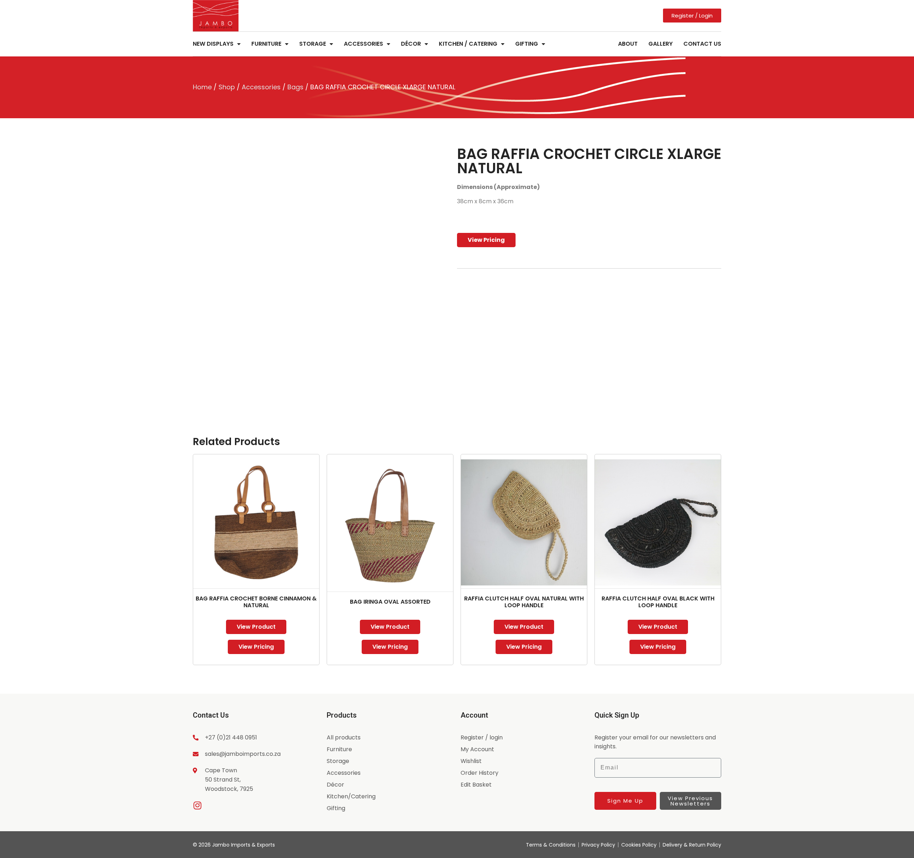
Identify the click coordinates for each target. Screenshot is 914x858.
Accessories (363, 44)
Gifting (526, 44)
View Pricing (486, 240)
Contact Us (702, 44)
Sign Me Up (625, 800)
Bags (295, 87)
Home (202, 87)
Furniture (266, 44)
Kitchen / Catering (468, 44)
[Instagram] (197, 805)
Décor (411, 44)
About (628, 44)
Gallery (660, 44)
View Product (256, 627)
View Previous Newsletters (690, 800)
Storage (312, 44)
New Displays (213, 44)
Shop (227, 87)
